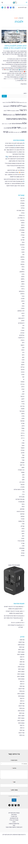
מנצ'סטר (22, 421)
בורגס (23, 266)
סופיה (5, 128)
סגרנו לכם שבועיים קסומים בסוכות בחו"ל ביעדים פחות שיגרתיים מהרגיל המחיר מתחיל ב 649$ (14, 165)
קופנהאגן (22, 509)
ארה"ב (6, 102)
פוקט (23, 479)
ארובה (22, 249)
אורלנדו (22, 208)
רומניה (22, 538)
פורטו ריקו (22, 482)
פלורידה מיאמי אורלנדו (19, 489)
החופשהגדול (13, 110)
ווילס (23, 342)
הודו (23, 325)
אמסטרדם (21, 230)
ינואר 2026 (21, 647)
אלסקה (22, 227)
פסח (16, 132)
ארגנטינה (22, 244)
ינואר (6, 123)
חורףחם (9, 115)
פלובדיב (22, 487)
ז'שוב (23, 357)
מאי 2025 (22, 661)
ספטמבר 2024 (20, 676)
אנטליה (22, 235)
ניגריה (23, 430)
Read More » (23, 84)
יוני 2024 (22, 683)
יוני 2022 (22, 728)
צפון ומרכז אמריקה (20, 499)
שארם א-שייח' (21, 541)
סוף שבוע (16, 127)
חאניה (22, 362)
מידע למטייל (14, 816)
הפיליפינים (21, 335)
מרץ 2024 (21, 691)
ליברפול (22, 396)
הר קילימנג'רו (21, 337)
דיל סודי (23, 110)
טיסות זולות (17, 54)
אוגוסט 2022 (21, 723)
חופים (5, 110)
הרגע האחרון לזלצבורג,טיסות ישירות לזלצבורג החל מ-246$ (15, 47)
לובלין (23, 389)
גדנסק (22, 301)
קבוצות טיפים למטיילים (14, 813)
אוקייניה (22, 205)
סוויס (21, 128)
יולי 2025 (22, 657)
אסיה (23, 237)
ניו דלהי (22, 433)
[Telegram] (2, 7)
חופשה (8, 52)
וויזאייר (8, 110)
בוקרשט (22, 264)
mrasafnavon (19, 625)
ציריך (23, 494)
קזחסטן (22, 516)
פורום (14, 821)
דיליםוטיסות (6, 106)
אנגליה (22, 232)
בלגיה (23, 274)
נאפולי (22, 428)
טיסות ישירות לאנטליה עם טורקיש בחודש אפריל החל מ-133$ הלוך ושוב (13, 618)
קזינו (11, 132)
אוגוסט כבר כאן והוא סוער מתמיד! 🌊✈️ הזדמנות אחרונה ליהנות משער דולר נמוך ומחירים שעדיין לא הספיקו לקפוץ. (14, 159)
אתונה (4, 102)
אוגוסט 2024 (21, 679)
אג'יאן (23, 102)
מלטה (23, 418)
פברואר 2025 (21, 666)
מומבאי (22, 408)
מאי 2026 (22, 639)
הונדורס (22, 333)
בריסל (22, 289)
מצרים (22, 423)
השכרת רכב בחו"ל (14, 820)
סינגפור (22, 448)
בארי (23, 254)
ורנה (23, 352)
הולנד (23, 328)
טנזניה (22, 374)
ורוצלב (22, 350)
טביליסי (22, 367)
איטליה (17, 102)
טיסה (25, 54)
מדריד (23, 404)
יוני (7, 123)
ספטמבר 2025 (20, 654)
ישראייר (7, 54)
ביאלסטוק (22, 271)
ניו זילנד (22, 435)
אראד (23, 242)
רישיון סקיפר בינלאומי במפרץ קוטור (14, 827)
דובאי (23, 315)
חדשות (22, 364)
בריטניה (22, 286)
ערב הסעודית (21, 470)
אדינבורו (22, 200)
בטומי (23, 269)
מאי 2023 (22, 703)
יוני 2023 (22, 701)
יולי (10, 54)
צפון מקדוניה (21, 501)
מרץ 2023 (21, 708)
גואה (23, 303)
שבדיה (22, 543)
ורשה (23, 355)
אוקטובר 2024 (20, 674)
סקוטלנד (22, 462)
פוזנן (23, 474)
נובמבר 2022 (21, 718)
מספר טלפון (14, 790)
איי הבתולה (21, 215)
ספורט (22, 457)
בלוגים (22, 276)
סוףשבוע (8, 128)
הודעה (14, 768)
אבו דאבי (22, 198)
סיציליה (22, 450)
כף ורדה (22, 384)
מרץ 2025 (21, 664)
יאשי (23, 377)
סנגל (23, 455)
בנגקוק (22, 281)
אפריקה (22, 240)
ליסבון (22, 399)
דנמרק (22, 320)
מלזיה (23, 416)
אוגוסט (20, 102)
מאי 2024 (22, 686)
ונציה (23, 347)
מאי (23, 128)
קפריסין (22, 526)
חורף (13, 115)
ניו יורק (22, 438)
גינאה (23, 306)
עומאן (23, 467)
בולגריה (22, 259)
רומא (23, 536)
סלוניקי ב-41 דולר (15, 622)
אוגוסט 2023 (21, 696)
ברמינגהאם (21, 291)
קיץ (9, 132)
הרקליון (22, 340)
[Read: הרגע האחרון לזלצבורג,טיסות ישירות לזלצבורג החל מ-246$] (14, 36)
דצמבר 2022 (21, 715)
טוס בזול (4, 52)
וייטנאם (22, 345)
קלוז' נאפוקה (21, 521)
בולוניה (22, 262)
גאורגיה (22, 298)
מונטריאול (22, 411)
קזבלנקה (22, 514)
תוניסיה (22, 555)
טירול (12, 54)
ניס (23, 440)
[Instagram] (8, 7)
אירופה (13, 102)
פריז (23, 492)
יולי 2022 (22, 725)
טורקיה (22, 372)
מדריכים (22, 406)
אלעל (9, 102)
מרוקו (23, 426)
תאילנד (22, 553)
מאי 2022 (22, 730)
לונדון (25, 128)
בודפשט (22, 257)
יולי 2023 (22, 698)
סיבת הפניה (14, 760)
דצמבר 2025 (21, 649)
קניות (19, 56)
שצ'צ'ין (22, 550)
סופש (22, 56)
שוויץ (23, 545)
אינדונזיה (22, 220)
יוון (10, 123)
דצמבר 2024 (21, 669)
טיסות (22, 54)
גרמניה (22, 308)
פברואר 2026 (21, 644)
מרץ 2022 (21, 735)
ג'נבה (23, 296)
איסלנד (22, 222)
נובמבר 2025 (21, 652)
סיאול (23, 445)
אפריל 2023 (21, 706)
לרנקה (22, 401)
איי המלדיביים (21, 218)
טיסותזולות (18, 123)
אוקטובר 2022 (20, 720)
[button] (2, 3)
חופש (12, 52)
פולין (18, 132)
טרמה (13, 123)
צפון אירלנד (21, 496)
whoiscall (20, 616)
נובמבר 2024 (21, 671)
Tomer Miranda (19, 606)
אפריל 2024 (21, 688)
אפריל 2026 (21, 642)
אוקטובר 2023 (20, 693)
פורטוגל (22, 484)
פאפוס (22, 472)
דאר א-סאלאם (21, 310)
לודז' (23, 391)
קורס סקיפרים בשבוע (14, 823)
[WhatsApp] (5, 7)
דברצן (23, 313)
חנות (14, 825)
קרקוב (22, 531)
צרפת (14, 132)
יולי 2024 (22, 681)
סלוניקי (22, 452)
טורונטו (22, 369)
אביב (26, 102)
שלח (14, 800)
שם (14, 782)
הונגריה (22, 330)
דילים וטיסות (13, 51)
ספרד (20, 132)
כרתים (22, 386)
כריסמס (3, 123)
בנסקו (23, 284)
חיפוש (25, 93)
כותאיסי (22, 381)
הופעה (17, 110)
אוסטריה (7, 51)
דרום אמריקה (21, 323)
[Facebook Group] (11, 7)
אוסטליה (22, 203)
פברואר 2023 (21, 710)
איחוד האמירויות (20, 210)
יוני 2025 (22, 659)
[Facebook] (13, 7)
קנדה (23, 523)
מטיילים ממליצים (14, 818)
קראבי (22, 528)
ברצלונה (22, 293)
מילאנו (22, 413)
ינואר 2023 (21, 713)
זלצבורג (15, 52)
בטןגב (24, 106)
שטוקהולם (21, 548)
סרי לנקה (22, 465)
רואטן (23, 533)
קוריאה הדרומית (20, 511)
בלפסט (22, 279)
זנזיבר (23, 359)
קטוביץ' (22, 519)
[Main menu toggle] (26, 2)
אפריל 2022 (21, 732)
